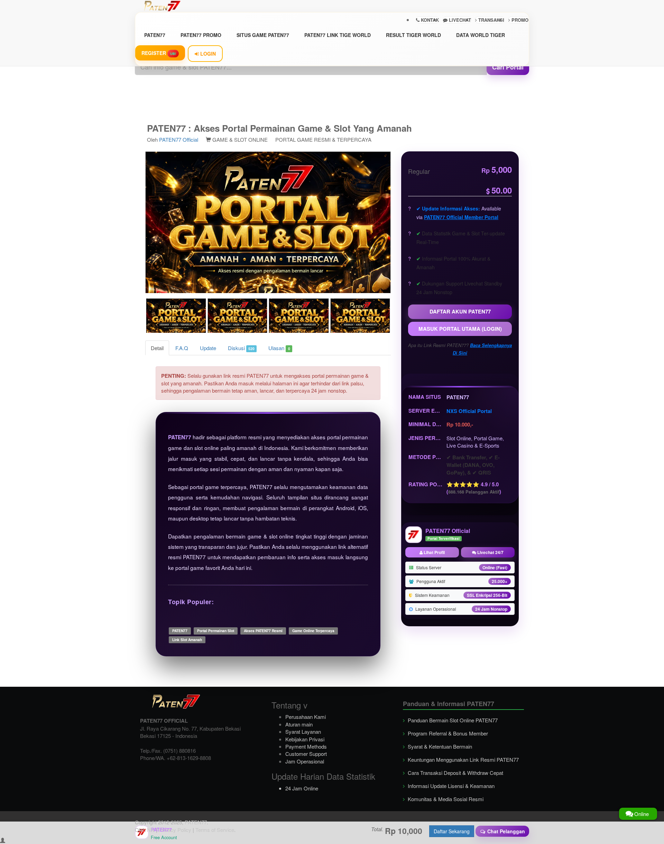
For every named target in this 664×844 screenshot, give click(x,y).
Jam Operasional (304, 761)
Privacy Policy (175, 829)
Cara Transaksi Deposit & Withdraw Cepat (454, 772)
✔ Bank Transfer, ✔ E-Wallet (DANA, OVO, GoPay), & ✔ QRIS (473, 465)
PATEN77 (154, 34)
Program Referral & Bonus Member (447, 733)
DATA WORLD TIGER (480, 34)
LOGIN (207, 53)
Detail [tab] (157, 347)
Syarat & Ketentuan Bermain (439, 746)
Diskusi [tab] (241, 347)
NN (151, 829)
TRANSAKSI (490, 20)
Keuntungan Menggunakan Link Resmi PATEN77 (462, 759)
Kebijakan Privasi (304, 739)
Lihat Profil (434, 552)
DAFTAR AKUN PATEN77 (460, 311)
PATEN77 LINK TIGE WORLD (337, 34)
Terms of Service (214, 829)
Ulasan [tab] (279, 347)
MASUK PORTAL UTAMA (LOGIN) (460, 328)
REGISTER (158, 52)
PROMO (519, 20)
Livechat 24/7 (490, 552)
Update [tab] (208, 347)
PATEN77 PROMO (201, 34)
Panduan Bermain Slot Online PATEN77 (452, 720)
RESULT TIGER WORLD (413, 34)
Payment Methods (306, 746)
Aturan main (299, 724)
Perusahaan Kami (305, 716)
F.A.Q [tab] (181, 347)
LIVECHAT (459, 20)
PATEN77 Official (178, 139)
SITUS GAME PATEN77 (263, 34)
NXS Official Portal (469, 411)
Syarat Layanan (303, 731)
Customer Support (306, 753)
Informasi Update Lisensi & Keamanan (450, 785)
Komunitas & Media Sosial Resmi (444, 799)
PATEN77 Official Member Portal (461, 217)
